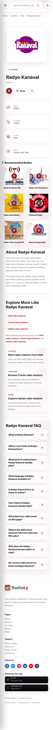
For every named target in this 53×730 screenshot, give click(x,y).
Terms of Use (11, 650)
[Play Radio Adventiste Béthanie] (14, 203)
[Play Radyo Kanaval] (9, 91)
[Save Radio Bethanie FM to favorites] (5, 169)
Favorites (9, 625)
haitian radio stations (18, 329)
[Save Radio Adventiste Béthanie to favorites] (5, 197)
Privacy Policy (11, 643)
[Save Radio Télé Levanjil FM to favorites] (5, 224)
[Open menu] (5, 5)
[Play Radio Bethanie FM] (14, 176)
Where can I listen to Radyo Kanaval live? (23, 447)
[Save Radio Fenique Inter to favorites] (30, 224)
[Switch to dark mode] (48, 5)
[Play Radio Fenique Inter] (39, 230)
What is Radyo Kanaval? (21, 434)
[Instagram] (19, 666)
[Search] (38, 5)
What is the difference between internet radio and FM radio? (22, 532)
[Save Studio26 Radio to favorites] (30, 197)
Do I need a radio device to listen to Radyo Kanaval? (22, 564)
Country (14, 16)
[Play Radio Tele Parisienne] (39, 176)
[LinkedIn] (25, 666)
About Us (9, 646)
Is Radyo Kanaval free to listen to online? (21, 491)
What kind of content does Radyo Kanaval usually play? (22, 462)
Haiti (22, 16)
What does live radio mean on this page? (22, 518)
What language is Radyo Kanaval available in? (21, 477)
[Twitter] (13, 666)
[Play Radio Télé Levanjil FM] (14, 230)
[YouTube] (31, 666)
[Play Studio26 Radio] (39, 203)
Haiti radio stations (17, 316)
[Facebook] (7, 666)
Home (5, 16)
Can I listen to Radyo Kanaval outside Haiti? (20, 504)
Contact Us (10, 653)
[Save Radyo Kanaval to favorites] (32, 91)
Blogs (7, 632)
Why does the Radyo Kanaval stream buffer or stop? (21, 549)
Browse (8, 622)
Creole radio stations (18, 322)
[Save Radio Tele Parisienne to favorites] (30, 169)
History (8, 628)
